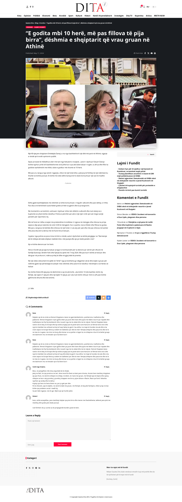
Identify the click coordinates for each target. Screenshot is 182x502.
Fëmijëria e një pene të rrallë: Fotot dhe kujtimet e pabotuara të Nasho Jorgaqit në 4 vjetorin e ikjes (135, 225)
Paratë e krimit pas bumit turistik (132, 190)
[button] (27, 7)
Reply (107, 313)
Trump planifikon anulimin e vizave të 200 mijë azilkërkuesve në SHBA (135, 174)
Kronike (30, 27)
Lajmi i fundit (40, 27)
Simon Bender (122, 214)
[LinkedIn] (39, 468)
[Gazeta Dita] (91, 7)
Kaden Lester (122, 240)
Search (152, 154)
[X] (29, 468)
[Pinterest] (36, 468)
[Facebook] (30, 7)
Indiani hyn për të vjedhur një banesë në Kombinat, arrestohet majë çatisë (135, 170)
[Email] (151, 53)
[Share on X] (148, 53)
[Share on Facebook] (145, 53)
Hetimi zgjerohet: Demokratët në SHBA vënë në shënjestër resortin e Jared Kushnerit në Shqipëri (136, 180)
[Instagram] (32, 7)
